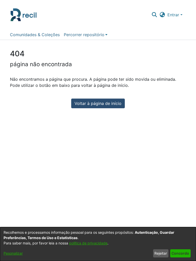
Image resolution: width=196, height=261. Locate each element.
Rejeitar (160, 253)
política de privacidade (88, 243)
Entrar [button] (173, 14)
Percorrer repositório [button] (84, 34)
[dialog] (98, 244)
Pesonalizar (13, 253)
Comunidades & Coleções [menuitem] (35, 34)
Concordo (180, 253)
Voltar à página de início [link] (98, 103)
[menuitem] (85, 35)
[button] (154, 15)
